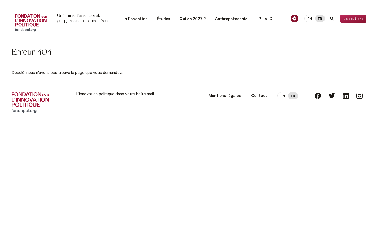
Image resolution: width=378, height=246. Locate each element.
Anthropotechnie (231, 19)
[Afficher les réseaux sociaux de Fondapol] (294, 18)
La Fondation (135, 19)
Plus (263, 19)
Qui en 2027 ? (192, 19)
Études (163, 19)
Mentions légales (225, 96)
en (310, 19)
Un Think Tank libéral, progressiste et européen (82, 18)
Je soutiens (353, 19)
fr (320, 19)
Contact (259, 96)
